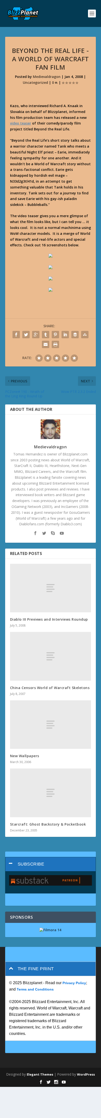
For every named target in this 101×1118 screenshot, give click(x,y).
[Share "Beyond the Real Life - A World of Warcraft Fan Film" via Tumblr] (45, 334)
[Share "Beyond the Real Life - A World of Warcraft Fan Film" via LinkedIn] (65, 334)
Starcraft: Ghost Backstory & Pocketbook (48, 824)
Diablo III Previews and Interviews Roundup (49, 619)
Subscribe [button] (31, 864)
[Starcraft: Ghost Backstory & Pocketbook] (50, 792)
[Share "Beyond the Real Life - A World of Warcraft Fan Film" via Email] (45, 344)
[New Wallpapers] (50, 724)
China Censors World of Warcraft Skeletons (50, 687)
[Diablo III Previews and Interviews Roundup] (50, 588)
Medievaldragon (47, 76)
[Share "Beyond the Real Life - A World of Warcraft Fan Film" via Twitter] (26, 334)
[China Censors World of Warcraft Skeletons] (50, 656)
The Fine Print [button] (36, 968)
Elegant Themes (40, 1074)
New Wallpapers (24, 756)
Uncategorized (35, 82)
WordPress (86, 1074)
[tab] (50, 864)
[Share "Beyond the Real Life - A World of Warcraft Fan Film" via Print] (55, 344)
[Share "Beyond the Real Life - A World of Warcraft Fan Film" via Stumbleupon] (85, 334)
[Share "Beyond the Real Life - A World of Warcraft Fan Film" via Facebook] (16, 334)
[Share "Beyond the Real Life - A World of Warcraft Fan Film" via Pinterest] (55, 334)
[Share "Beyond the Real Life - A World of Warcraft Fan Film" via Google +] (36, 334)
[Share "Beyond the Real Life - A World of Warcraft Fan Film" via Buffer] (75, 334)
